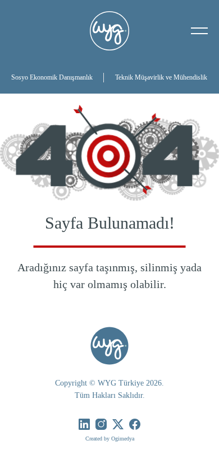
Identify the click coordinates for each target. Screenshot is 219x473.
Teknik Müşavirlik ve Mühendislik (161, 77)
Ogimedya (122, 438)
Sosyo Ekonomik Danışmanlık (52, 77)
